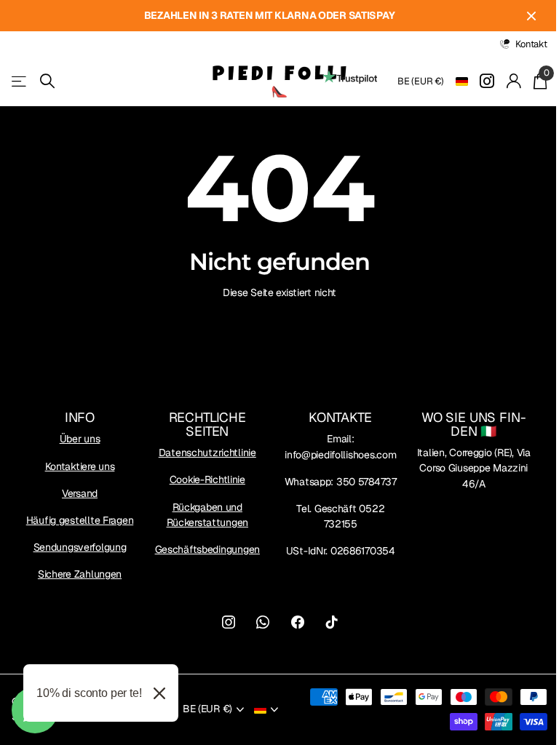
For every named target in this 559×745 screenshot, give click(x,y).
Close (531, 15)
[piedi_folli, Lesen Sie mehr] (487, 81)
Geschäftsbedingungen (207, 549)
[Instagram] (228, 622)
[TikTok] (332, 622)
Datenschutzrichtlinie (207, 452)
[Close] (159, 693)
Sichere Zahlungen (80, 574)
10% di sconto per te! (89, 693)
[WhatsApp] (262, 622)
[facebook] (297, 622)
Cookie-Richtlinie (207, 479)
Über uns (80, 438)
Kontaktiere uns (80, 466)
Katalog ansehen (20, 81)
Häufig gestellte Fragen (80, 520)
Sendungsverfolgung (80, 547)
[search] (47, 81)
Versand (80, 493)
